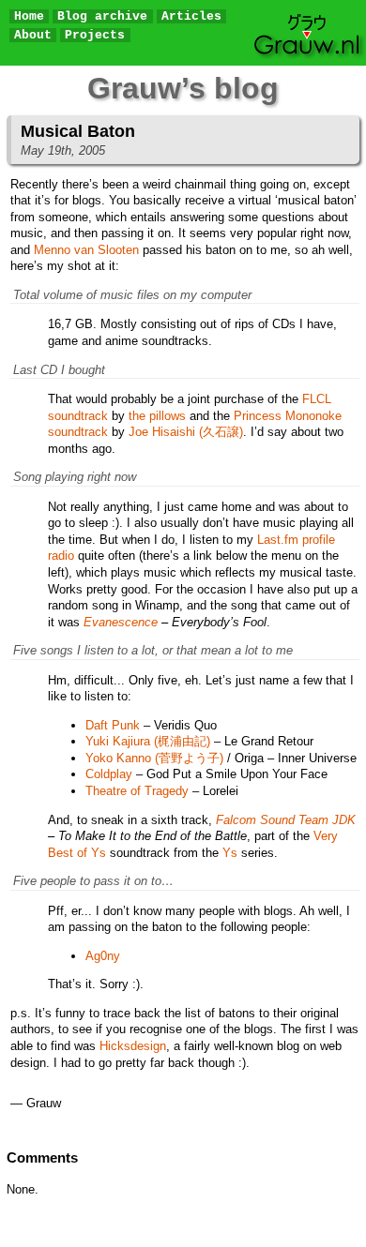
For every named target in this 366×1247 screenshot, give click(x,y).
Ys (229, 853)
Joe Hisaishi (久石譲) (186, 432)
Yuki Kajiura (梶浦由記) (147, 741)
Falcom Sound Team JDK (286, 820)
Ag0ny (102, 956)
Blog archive (102, 16)
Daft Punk (112, 725)
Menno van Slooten (86, 250)
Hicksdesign (132, 1046)
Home (29, 16)
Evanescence (121, 622)
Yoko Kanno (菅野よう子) (154, 758)
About (33, 35)
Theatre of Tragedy (137, 791)
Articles (191, 16)
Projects (95, 35)
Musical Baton (78, 131)
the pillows (157, 416)
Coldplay (108, 774)
